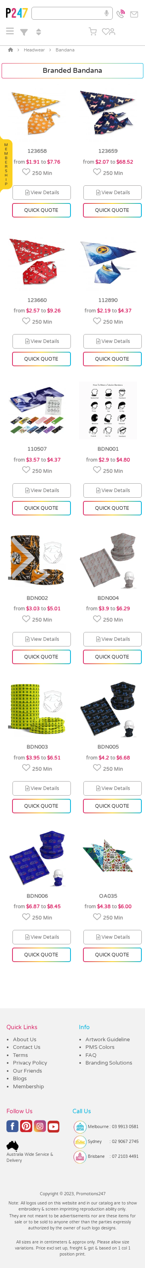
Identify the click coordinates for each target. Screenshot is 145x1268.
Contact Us (26, 1047)
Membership (28, 1086)
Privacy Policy (30, 1063)
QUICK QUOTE (41, 210)
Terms (20, 1055)
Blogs (20, 1078)
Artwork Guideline (107, 1039)
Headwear (34, 50)
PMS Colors (99, 1047)
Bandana (65, 50)
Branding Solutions (108, 1063)
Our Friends (27, 1071)
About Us (24, 1039)
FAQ (91, 1055)
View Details (45, 192)
